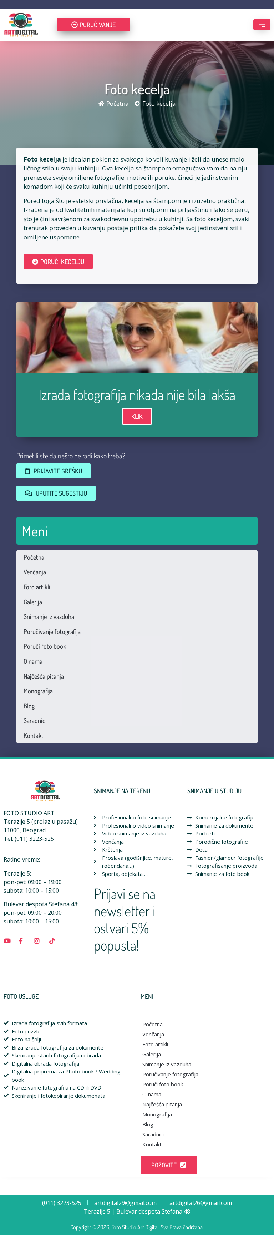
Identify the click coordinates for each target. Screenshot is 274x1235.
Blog (29, 706)
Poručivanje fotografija (52, 631)
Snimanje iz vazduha (49, 616)
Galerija (33, 602)
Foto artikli (37, 587)
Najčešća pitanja (44, 676)
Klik (137, 416)
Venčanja (35, 572)
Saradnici (35, 720)
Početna (34, 557)
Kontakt (34, 735)
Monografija (38, 691)
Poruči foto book (45, 646)
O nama (33, 661)
